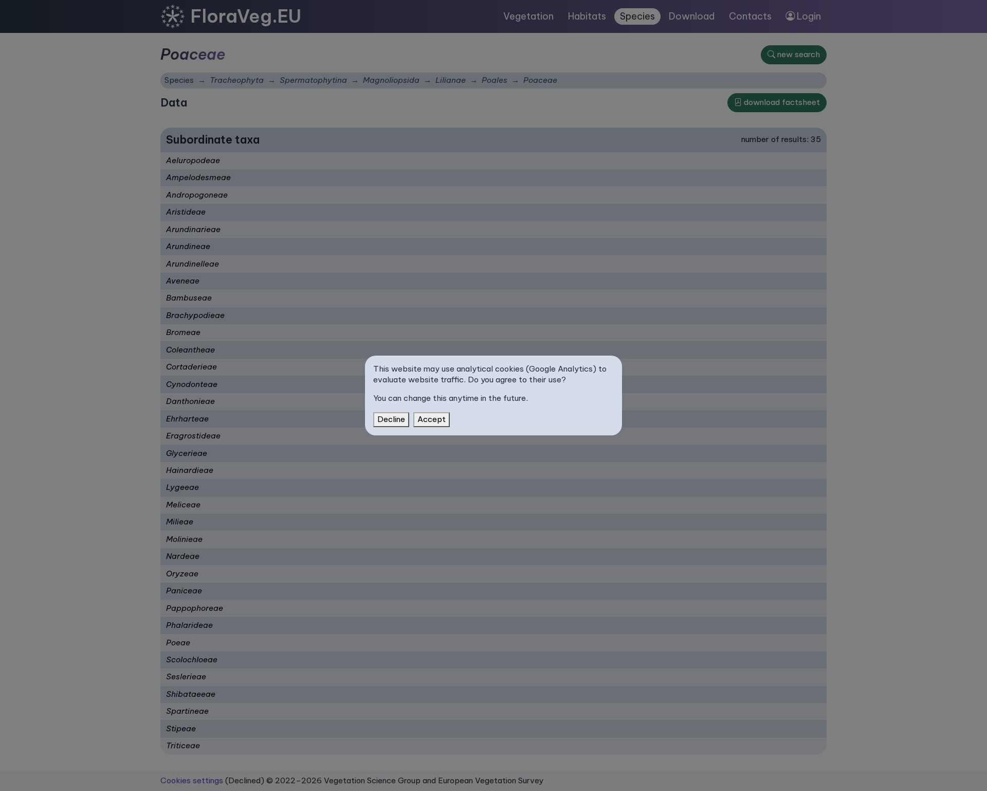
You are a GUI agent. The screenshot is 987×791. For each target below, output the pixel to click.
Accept (431, 419)
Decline (391, 419)
